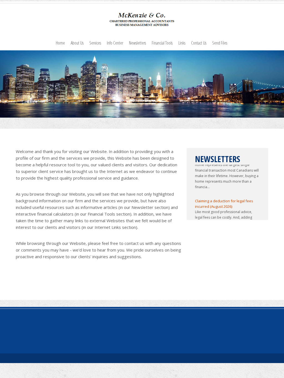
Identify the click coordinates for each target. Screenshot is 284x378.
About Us (77, 43)
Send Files (219, 43)
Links (181, 43)
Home (60, 43)
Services (95, 43)
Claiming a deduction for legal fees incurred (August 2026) (224, 201)
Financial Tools (162, 43)
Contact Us (198, 43)
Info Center (115, 43)
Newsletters (137, 43)
